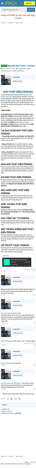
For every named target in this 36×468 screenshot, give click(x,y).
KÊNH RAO (3, 464)
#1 (34, 271)
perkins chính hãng (18, 70)
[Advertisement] (18, 44)
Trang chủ (33, 462)
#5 (34, 365)
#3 (34, 323)
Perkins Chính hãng (7, 363)
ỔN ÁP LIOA (6, 409)
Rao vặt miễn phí (20, 464)
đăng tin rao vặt (7, 411)
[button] (2, 3)
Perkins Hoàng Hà (6, 341)
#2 (34, 295)
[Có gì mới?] (21, 3)
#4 (34, 345)
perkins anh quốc (6, 70)
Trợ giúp (26, 462)
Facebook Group (10, 413)
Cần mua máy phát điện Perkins (11, 313)
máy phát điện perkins (24, 68)
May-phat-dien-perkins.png (19, 259)
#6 (34, 389)
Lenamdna (5, 68)
